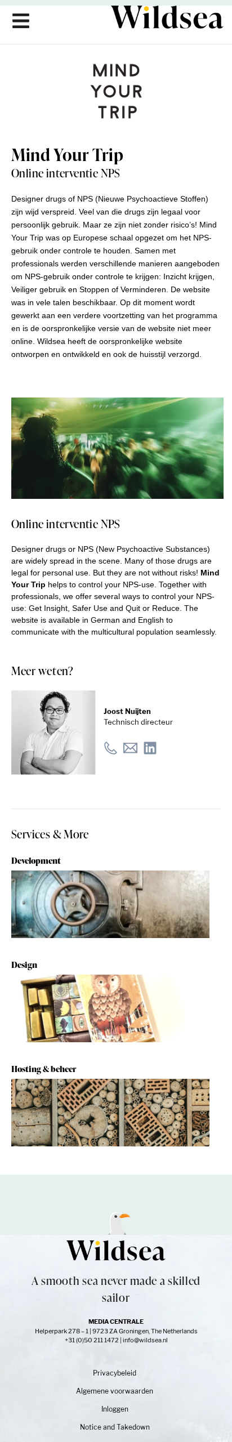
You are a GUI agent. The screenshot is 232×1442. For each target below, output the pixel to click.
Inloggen (114, 1409)
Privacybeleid (114, 1373)
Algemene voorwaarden (114, 1391)
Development (36, 861)
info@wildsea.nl (145, 1340)
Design (24, 965)
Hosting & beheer (44, 1069)
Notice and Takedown (115, 1427)
